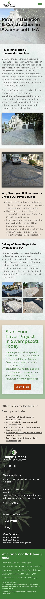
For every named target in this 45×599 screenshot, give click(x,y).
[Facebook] (5, 466)
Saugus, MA (7, 574)
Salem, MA (6, 563)
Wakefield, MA (34, 570)
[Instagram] (15, 466)
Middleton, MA (36, 566)
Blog (7, 527)
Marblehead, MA (21, 566)
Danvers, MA (21, 578)
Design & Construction (11, 537)
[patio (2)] (33, 305)
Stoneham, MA (8, 578)
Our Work (11, 520)
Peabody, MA (26, 563)
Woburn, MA (30, 574)
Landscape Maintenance (11, 540)
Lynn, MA (16, 563)
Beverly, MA (22, 570)
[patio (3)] (12, 289)
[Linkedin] (10, 466)
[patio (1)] (12, 305)
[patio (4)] (33, 289)
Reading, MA (18, 574)
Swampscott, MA (9, 570)
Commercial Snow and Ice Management (17, 543)
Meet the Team (12, 514)
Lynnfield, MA (7, 566)
